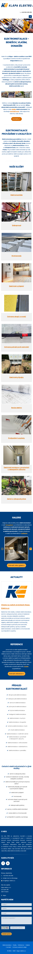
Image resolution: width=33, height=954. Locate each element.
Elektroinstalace (7, 945)
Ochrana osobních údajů (20, 947)
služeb (26, 666)
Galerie (28, 945)
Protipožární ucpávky (16, 438)
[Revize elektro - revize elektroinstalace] (16, 394)
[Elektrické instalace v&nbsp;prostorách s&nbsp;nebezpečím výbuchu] (16, 455)
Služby (15, 945)
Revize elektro (16, 408)
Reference (21, 945)
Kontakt (9, 947)
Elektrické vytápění (16, 286)
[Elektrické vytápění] (16, 273)
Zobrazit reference (16, 674)
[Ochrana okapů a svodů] (16, 303)
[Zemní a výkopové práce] (16, 485)
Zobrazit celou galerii (16, 565)
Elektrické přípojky (16, 377)
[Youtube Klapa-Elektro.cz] (8, 863)
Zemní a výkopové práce (16, 499)
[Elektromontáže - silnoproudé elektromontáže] (16, 181)
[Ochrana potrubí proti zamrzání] (16, 333)
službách (24, 533)
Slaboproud (16, 225)
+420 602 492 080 (26, 12)
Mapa (4, 895)
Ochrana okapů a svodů (16, 317)
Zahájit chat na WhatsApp (10, 878)
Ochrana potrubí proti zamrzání (16, 347)
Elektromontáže (17, 195)
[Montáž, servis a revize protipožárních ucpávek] (16, 425)
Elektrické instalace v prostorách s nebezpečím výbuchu (16, 468)
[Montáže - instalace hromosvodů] (16, 242)
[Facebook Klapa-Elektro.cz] (3, 863)
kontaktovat (14, 111)
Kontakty (16, 119)
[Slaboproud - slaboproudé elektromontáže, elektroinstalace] (16, 212)
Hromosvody (16, 256)
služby (14, 109)
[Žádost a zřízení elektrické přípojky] (16, 364)
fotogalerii (9, 525)
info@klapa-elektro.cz (9, 880)
